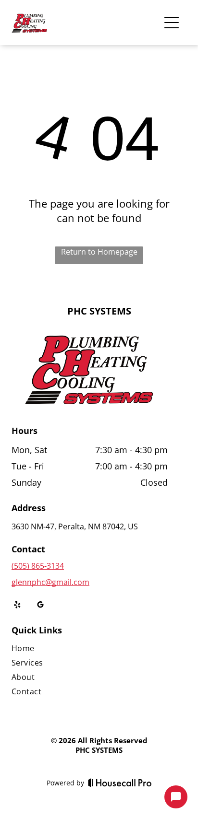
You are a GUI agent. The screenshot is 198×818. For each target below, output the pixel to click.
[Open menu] (171, 22)
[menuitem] (90, 650)
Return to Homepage (99, 251)
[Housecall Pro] (120, 782)
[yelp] (17, 606)
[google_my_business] (40, 606)
